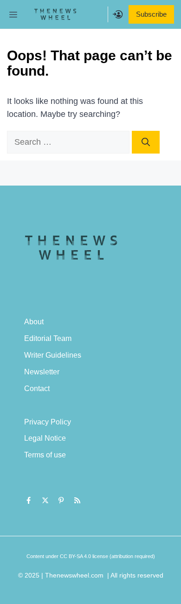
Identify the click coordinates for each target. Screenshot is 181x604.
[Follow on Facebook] (29, 500)
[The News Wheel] (55, 14)
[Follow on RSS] (77, 500)
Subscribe (151, 14)
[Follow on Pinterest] (61, 500)
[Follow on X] (45, 500)
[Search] (146, 142)
